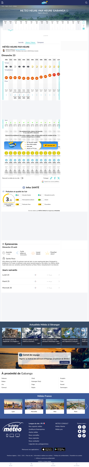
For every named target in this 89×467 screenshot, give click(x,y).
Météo (3, 6)
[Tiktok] (84, 435)
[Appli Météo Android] (59, 449)
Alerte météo (33, 432)
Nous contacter (34, 441)
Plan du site (29, 455)
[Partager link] (51, 178)
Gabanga (15, 6)
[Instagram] (84, 431)
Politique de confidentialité (61, 455)
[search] (86, 2)
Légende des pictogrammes (38, 444)
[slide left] (3, 80)
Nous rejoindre (34, 438)
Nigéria (6, 6)
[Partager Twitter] (58, 178)
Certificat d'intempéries (37, 429)
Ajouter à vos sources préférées (51, 181)
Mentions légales (11, 455)
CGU (19, 455)
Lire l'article (64, 362)
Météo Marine (60, 426)
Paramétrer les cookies (76, 455)
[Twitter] (84, 427)
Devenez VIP (51, 145)
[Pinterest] (79, 435)
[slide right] (59, 80)
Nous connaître (34, 435)
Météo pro (59, 429)
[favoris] (67, 10)
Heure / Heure (30, 42)
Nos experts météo (35, 426)
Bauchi (10, 6)
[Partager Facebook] (55, 178)
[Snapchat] (79, 431)
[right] (86, 335)
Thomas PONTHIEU (20, 49)
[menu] (2, 2)
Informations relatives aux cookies (43, 455)
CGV (23, 455)
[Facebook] (79, 427)
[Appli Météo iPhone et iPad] (47, 449)
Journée (20, 42)
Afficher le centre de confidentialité (45, 458)
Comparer (40, 42)
